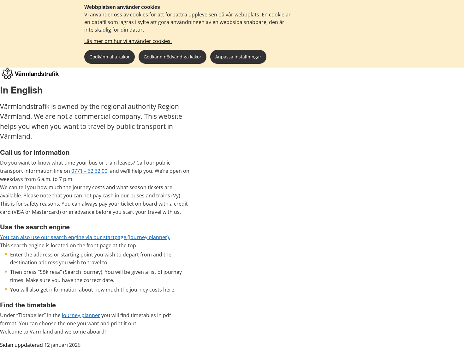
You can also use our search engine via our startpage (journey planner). (85, 237)
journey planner (81, 315)
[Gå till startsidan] (30, 77)
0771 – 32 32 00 (89, 170)
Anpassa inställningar (238, 57)
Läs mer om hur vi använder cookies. (128, 41)
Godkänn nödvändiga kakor (172, 57)
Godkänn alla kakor (109, 57)
